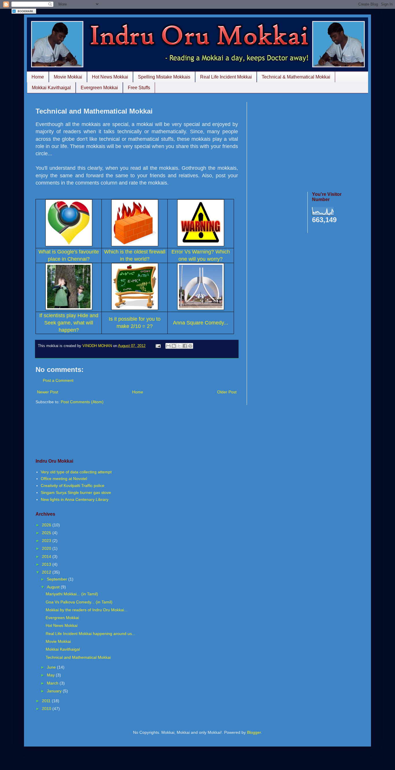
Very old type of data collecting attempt (76, 472)
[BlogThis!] (174, 346)
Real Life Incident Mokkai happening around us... (90, 633)
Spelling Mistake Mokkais (164, 76)
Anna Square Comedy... (200, 323)
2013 (47, 564)
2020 (47, 548)
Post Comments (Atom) (82, 401)
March (53, 683)
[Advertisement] (307, 142)
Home (38, 76)
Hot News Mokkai (110, 76)
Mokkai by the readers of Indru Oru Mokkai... (87, 609)
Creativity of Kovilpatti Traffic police (72, 485)
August (54, 587)
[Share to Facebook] (185, 346)
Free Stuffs (139, 87)
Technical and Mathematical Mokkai (78, 657)
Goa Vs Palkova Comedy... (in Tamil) (79, 602)
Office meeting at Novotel (64, 478)
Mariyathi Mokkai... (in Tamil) (72, 594)
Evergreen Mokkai (99, 87)
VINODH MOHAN (97, 346)
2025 (47, 532)
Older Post (227, 392)
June (52, 667)
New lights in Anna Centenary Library (74, 499)
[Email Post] (158, 346)
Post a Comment (58, 380)
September (57, 579)
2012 (47, 572)
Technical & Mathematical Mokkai (296, 76)
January (55, 691)
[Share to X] (179, 346)
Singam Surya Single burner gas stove (76, 492)
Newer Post (47, 392)
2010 (47, 708)
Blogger (254, 732)
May (51, 675)
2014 (47, 556)
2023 (47, 540)
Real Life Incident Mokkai (226, 76)
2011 (47, 700)
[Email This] (168, 346)
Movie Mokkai (68, 76)
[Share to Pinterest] (190, 346)
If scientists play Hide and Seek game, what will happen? (68, 323)
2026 (47, 525)
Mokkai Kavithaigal (51, 87)
